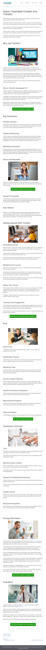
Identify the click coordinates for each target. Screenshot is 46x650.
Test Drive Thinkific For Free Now (22, 189)
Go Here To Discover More (22, 419)
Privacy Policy (34, 2)
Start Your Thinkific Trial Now (22, 575)
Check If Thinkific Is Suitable (22, 109)
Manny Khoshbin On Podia (9, 640)
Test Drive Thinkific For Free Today (22, 624)
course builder (25, 605)
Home (21, 2)
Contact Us (27, 2)
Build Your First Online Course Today (22, 316)
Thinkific (6, 638)
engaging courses (19, 606)
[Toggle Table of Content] (8, 635)
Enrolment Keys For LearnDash (37, 640)
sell (38, 370)
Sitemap (41, 2)
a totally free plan (38, 541)
